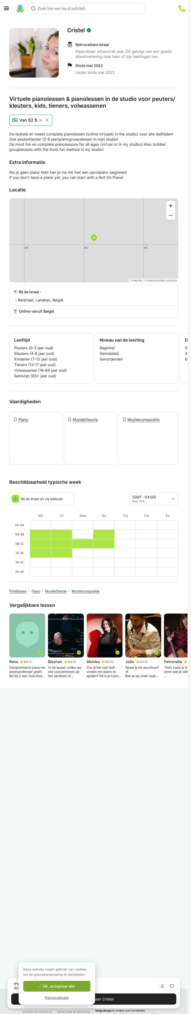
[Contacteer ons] (182, 8)
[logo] (20, 8)
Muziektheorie (85, 419)
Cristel (76, 30)
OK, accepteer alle (58, 986)
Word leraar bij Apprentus (73, 1012)
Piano (23, 419)
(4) (30, 662)
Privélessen (18, 591)
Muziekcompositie (143, 419)
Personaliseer (57, 997)
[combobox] (86, 8)
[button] (171, 986)
